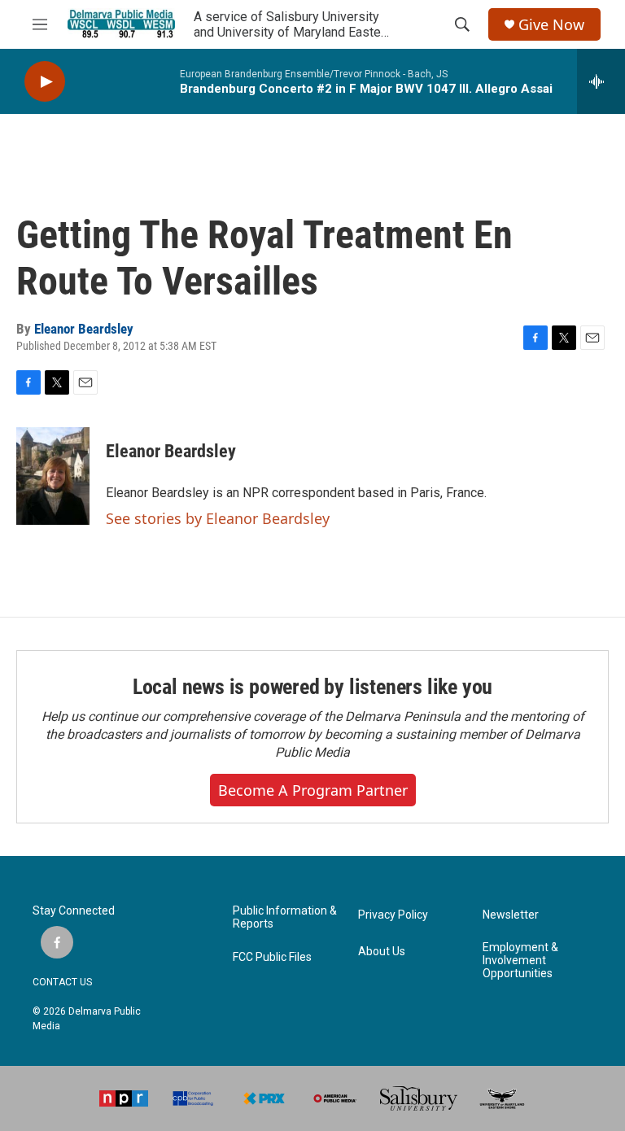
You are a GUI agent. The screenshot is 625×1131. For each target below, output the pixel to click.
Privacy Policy (393, 915)
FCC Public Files (272, 957)
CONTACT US (62, 982)
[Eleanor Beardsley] (53, 476)
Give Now (551, 24)
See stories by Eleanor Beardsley (218, 518)
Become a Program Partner (313, 790)
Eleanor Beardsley (83, 329)
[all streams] (601, 81)
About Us (381, 951)
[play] (45, 81)
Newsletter (511, 915)
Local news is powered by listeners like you (312, 687)
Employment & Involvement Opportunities (520, 960)
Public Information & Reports (285, 917)
